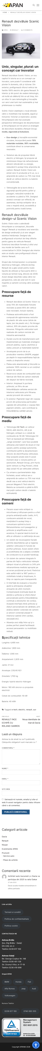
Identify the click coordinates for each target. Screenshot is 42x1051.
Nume (5, 768)
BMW (7, 982)
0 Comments (27, 30)
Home (5, 12)
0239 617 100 (11, 1011)
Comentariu (8, 748)
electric (21, 709)
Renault (15, 30)
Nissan (5, 845)
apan (5, 30)
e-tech (14, 709)
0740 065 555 (30, 1011)
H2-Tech (20, 427)
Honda (18, 982)
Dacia (4, 836)
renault (29, 709)
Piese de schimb (10, 860)
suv (34, 709)
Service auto (8, 856)
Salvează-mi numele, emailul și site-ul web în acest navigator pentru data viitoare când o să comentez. (21, 802)
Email (5, 779)
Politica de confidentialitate (17, 919)
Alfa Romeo (10, 988)
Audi (34, 988)
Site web (6, 789)
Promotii (5, 853)
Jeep (23, 988)
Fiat (29, 982)
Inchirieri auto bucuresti (18, 876)
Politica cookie (11, 926)
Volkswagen (10, 995)
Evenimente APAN (10, 849)
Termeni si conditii (13, 912)
